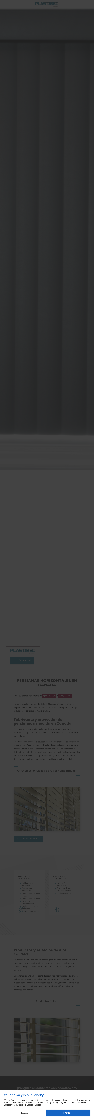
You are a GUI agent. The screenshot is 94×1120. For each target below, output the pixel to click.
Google (30, 1105)
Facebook (37, 1105)
